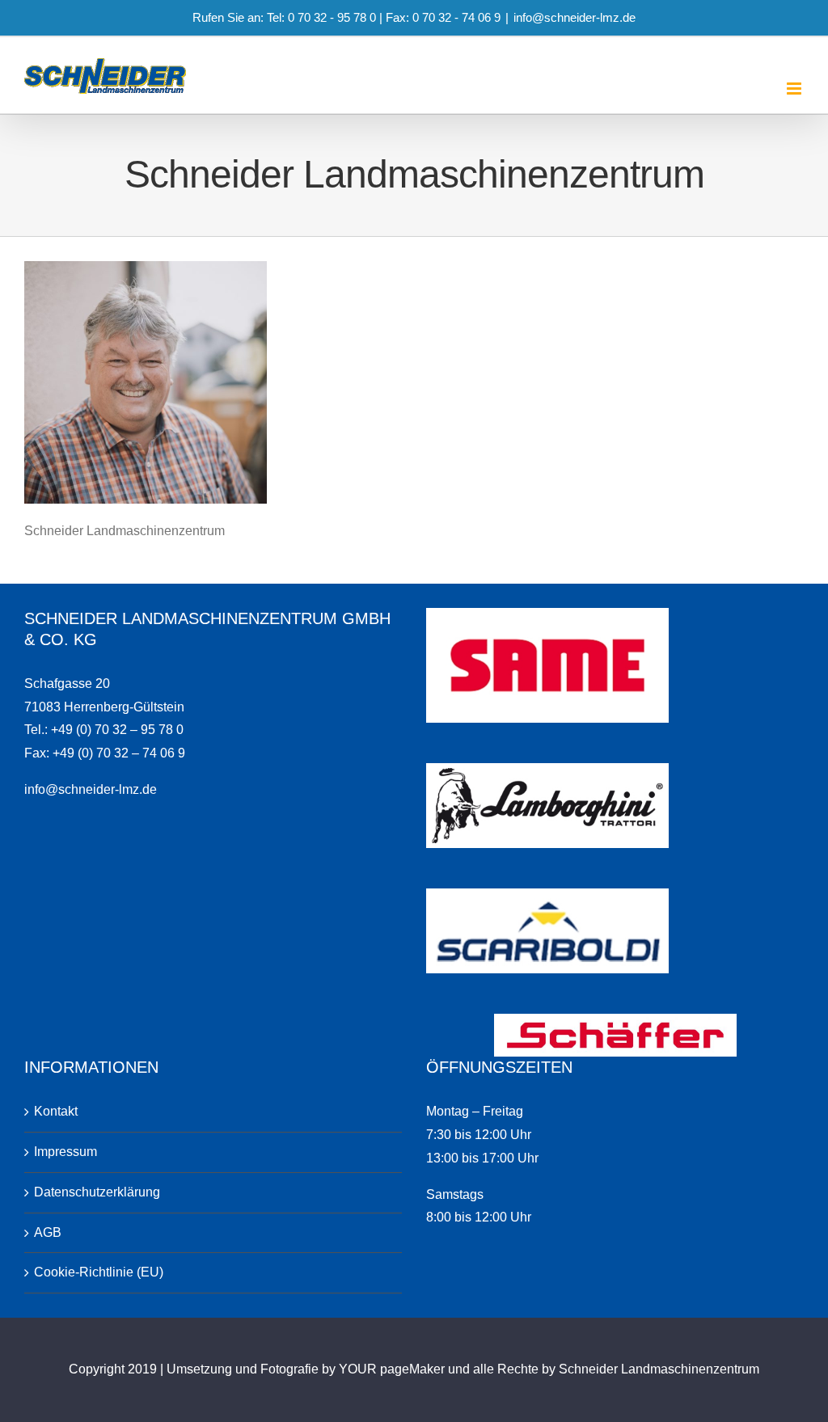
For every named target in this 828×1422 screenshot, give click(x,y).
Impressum (65, 1151)
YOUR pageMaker (392, 1369)
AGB (47, 1232)
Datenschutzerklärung (97, 1192)
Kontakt (56, 1111)
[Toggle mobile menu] (795, 88)
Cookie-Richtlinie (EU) (98, 1272)
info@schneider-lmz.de (574, 17)
